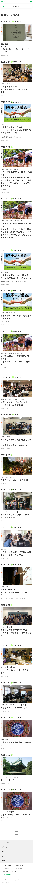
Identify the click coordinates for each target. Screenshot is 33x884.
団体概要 (4, 860)
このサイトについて (7, 865)
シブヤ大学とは (6, 842)
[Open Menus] (31, 2)
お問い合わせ (6, 871)
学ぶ (3, 851)
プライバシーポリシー (8, 868)
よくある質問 (19, 868)
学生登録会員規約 (19, 865)
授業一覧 (4, 847)
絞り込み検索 (16, 6)
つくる (4, 856)
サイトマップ (15, 871)
